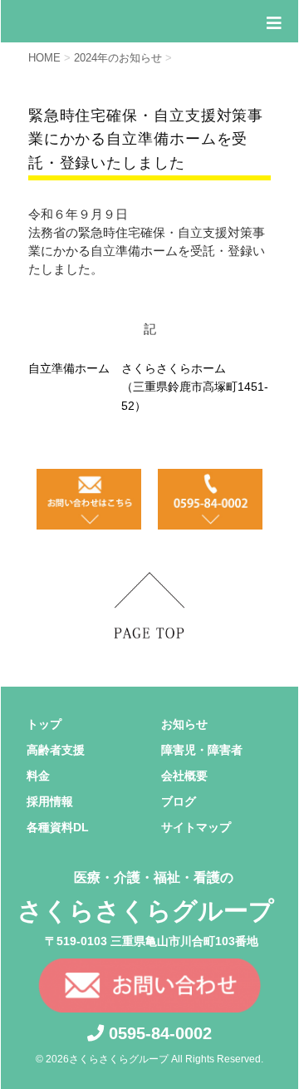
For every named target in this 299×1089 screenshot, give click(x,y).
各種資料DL (58, 827)
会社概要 (184, 775)
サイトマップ (196, 827)
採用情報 (50, 801)
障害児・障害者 (202, 749)
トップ (44, 724)
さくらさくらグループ (145, 897)
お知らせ (184, 724)
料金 (38, 775)
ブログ (178, 801)
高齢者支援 (56, 749)
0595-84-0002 (158, 1033)
